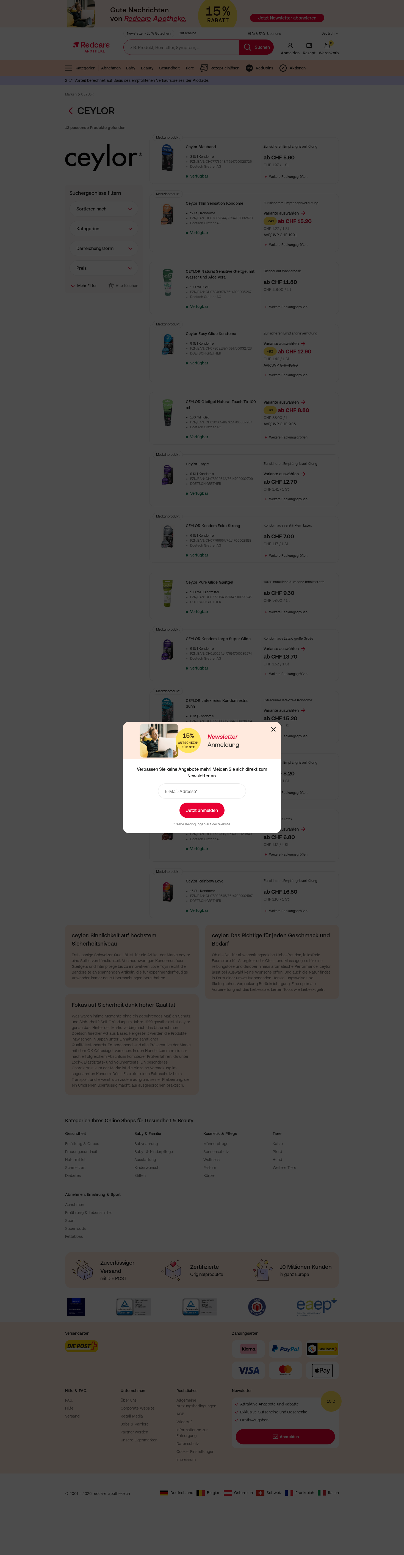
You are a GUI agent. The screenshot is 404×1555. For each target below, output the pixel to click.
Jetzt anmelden (202, 810)
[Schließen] (273, 729)
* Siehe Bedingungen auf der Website (201, 824)
